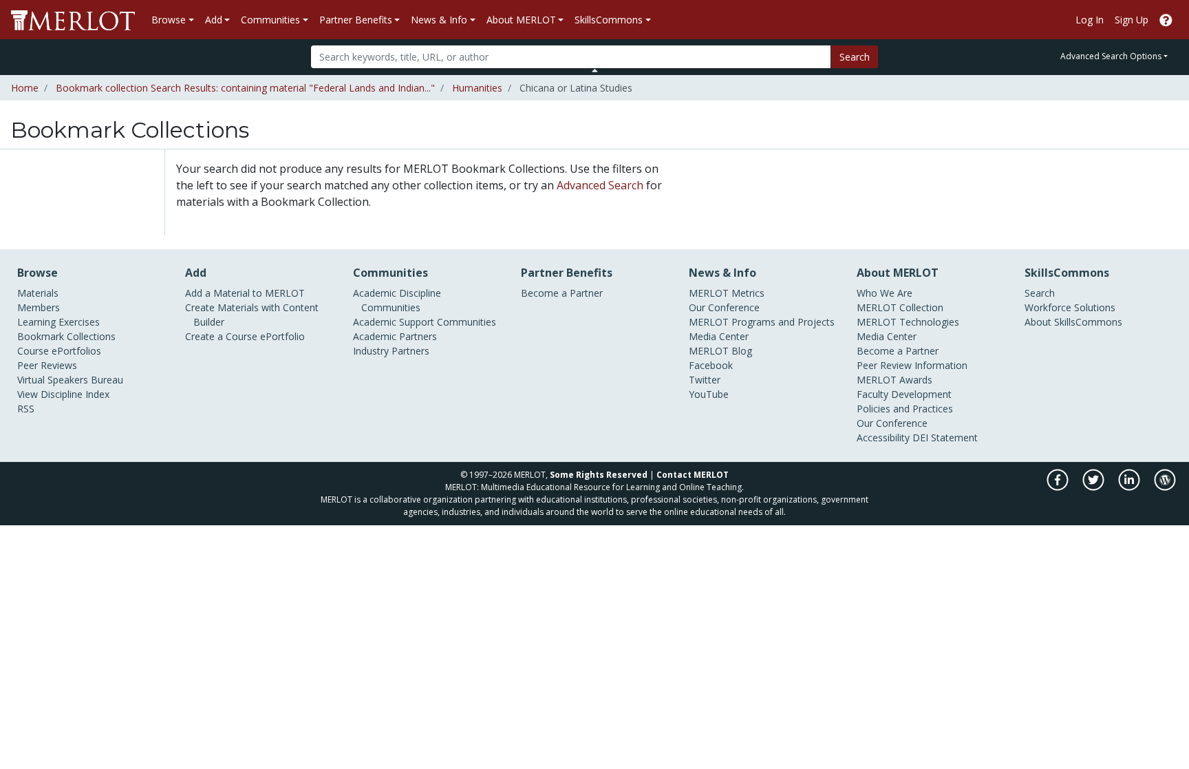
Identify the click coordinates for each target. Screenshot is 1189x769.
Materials (37, 292)
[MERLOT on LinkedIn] (1130, 487)
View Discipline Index (63, 394)
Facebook (711, 365)
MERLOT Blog (720, 350)
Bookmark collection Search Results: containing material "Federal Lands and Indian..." (245, 87)
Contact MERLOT (692, 475)
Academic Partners (395, 336)
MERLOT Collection (900, 307)
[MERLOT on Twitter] (1094, 487)
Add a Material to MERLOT (245, 292)
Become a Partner (562, 292)
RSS (25, 408)
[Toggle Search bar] (595, 70)
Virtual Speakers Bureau (70, 379)
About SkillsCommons (1073, 321)
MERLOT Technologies (908, 321)
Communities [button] (270, 19)
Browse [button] (168, 19)
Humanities (477, 87)
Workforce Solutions (1070, 307)
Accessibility (883, 437)
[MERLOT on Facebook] (1058, 487)
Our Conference (724, 307)
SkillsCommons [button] (609, 19)
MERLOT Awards (894, 379)
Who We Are (884, 292)
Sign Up (1131, 19)
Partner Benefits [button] (355, 19)
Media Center (719, 336)
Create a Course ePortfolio (245, 336)
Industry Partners (391, 350)
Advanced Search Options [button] (1110, 56)
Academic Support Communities (424, 321)
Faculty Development (904, 394)
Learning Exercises (58, 321)
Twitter (704, 379)
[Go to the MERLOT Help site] (1166, 19)
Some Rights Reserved (598, 475)
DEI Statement (945, 437)
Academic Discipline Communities (397, 300)
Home (25, 87)
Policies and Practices (905, 408)
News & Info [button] (439, 19)
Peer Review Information (912, 365)
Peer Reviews (47, 365)
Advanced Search (600, 185)
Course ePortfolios (59, 350)
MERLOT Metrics (726, 292)
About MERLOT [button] (521, 19)
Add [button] (213, 19)
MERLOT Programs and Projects (762, 321)
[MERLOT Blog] (1165, 487)
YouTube (709, 394)
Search (854, 56)
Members (38, 307)
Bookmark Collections (66, 336)
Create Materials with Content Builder (252, 314)
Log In (1089, 19)
